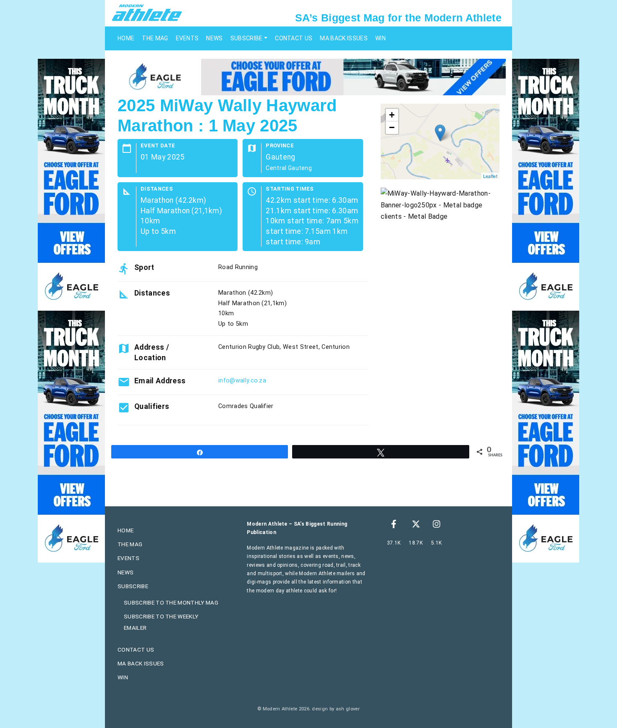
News (214, 38)
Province (280, 146)
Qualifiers (151, 406)
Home (126, 38)
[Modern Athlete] (147, 12)
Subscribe (246, 38)
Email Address (160, 381)
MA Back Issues (343, 38)
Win (380, 38)
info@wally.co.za (242, 380)
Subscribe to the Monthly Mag (171, 602)
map (439, 141)
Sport (144, 267)
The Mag (155, 38)
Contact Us (293, 38)
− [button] (392, 127)
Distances (157, 189)
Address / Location (151, 352)
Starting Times (290, 189)
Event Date (158, 146)
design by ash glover (335, 709)
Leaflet (490, 176)
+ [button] (392, 115)
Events (187, 38)
